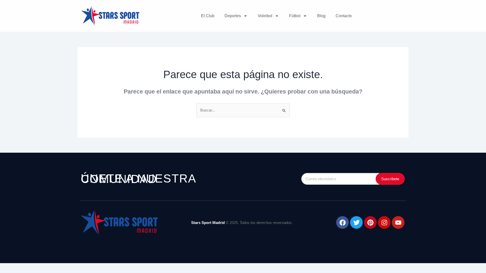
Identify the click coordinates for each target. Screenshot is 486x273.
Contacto (344, 16)
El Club (207, 16)
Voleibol (265, 16)
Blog (321, 16)
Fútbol (294, 16)
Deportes (233, 16)
